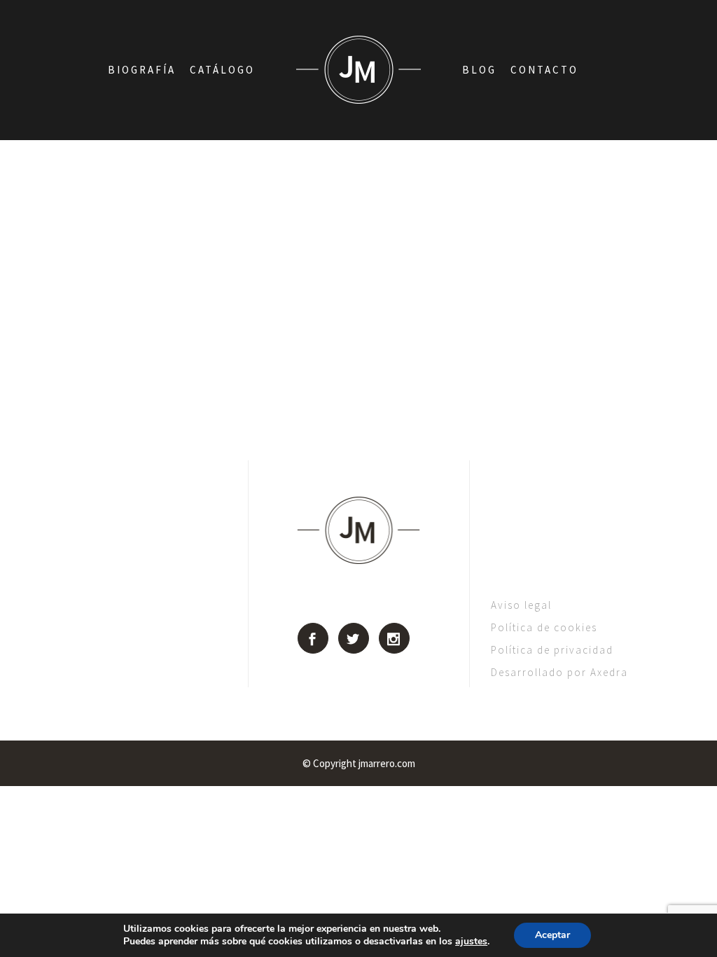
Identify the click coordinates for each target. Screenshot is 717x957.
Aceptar (552, 935)
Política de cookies (544, 627)
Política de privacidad (552, 649)
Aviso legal (521, 605)
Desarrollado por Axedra (559, 672)
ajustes (471, 941)
